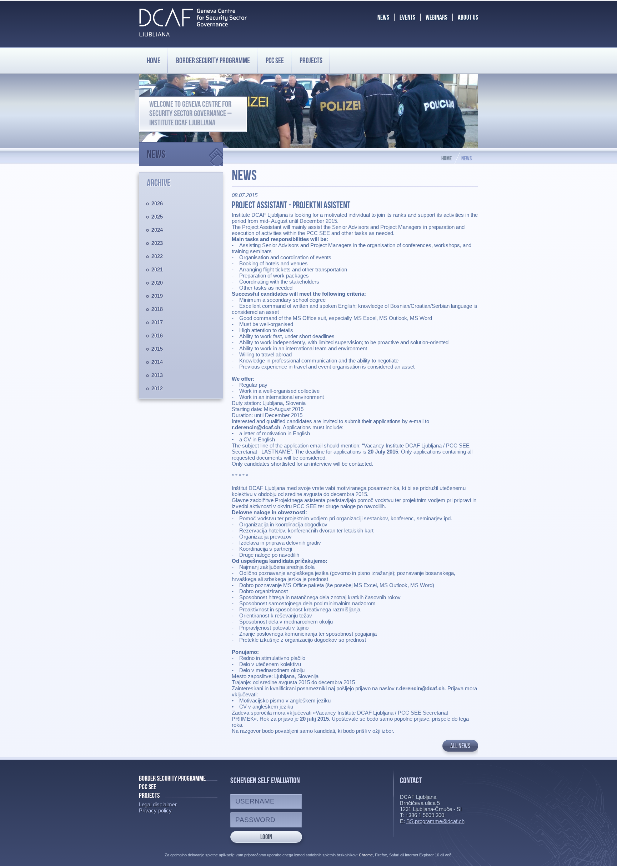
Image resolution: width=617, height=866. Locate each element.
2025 (157, 217)
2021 (157, 269)
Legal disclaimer (158, 804)
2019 (157, 296)
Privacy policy (155, 810)
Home (153, 60)
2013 (157, 375)
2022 (157, 256)
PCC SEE (275, 60)
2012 (157, 388)
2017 (157, 322)
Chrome (366, 855)
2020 (157, 283)
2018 (157, 309)
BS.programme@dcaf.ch (435, 821)
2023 (157, 243)
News (156, 154)
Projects (311, 60)
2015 (157, 349)
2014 (157, 362)
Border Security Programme (172, 778)
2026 (157, 203)
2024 (157, 230)
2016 (157, 335)
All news (460, 746)
